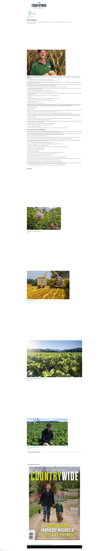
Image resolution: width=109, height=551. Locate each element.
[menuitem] (55, 11)
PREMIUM (30, 12)
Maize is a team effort (30, 300)
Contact (34, 544)
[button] (30, 15)
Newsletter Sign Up (39, 544)
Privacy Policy (51, 544)
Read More (28, 232)
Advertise (31, 544)
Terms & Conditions (45, 544)
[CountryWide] (55, 5)
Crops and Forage (30, 23)
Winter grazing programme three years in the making (36, 378)
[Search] (31, 17)
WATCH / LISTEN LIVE (32, 13)
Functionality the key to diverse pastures (34, 231)
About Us (28, 544)
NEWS (30, 11)
